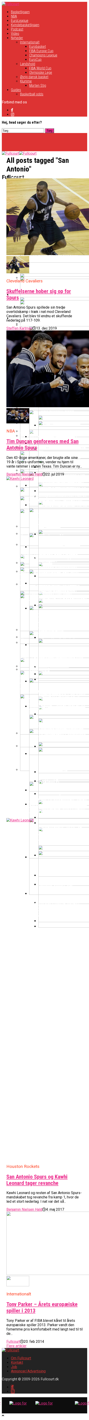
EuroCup (35, 59)
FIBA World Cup (40, 68)
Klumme (26, 81)
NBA (14, 16)
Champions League (43, 55)
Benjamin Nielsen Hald (24, 474)
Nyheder (17, 38)
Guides (16, 90)
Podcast (17, 29)
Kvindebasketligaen (25, 25)
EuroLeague (19, 20)
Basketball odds (31, 94)
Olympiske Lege (40, 72)
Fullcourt (13, 1341)
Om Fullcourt (21, 1358)
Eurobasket (37, 46)
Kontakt (17, 1362)
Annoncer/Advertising (28, 1371)
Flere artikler (16, 1346)
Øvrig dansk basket (34, 77)
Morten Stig (37, 85)
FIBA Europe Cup (41, 51)
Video (15, 33)
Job (14, 1367)
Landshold (27, 64)
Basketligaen (20, 12)
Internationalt (29, 42)
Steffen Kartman (19, 328)
